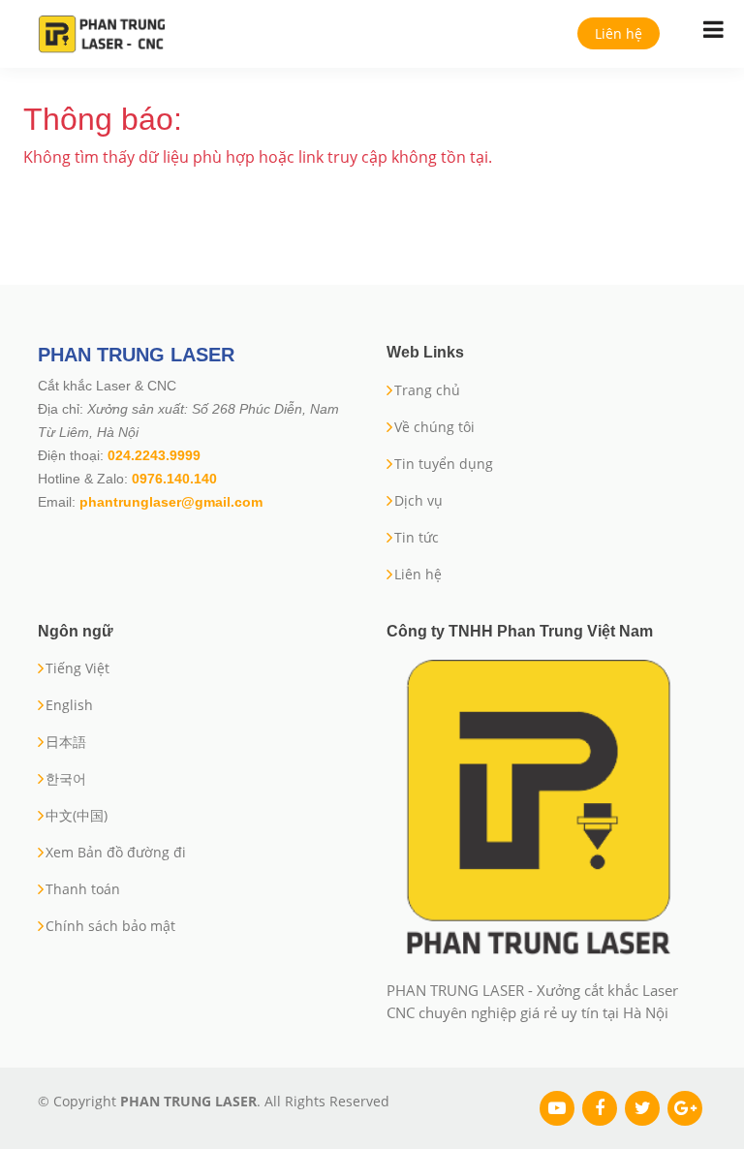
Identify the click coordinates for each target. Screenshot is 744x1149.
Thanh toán (83, 889)
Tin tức (416, 537)
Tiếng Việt (77, 668)
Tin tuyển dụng (443, 464)
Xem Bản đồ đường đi (116, 852)
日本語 (66, 742)
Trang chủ (427, 390)
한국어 (66, 779)
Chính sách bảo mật (110, 926)
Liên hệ (618, 33)
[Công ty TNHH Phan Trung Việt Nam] (539, 810)
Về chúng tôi (434, 427)
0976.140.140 (174, 478)
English (69, 705)
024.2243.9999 (154, 455)
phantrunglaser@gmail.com (171, 502)
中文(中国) (77, 816)
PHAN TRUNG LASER (136, 354)
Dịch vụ (418, 501)
